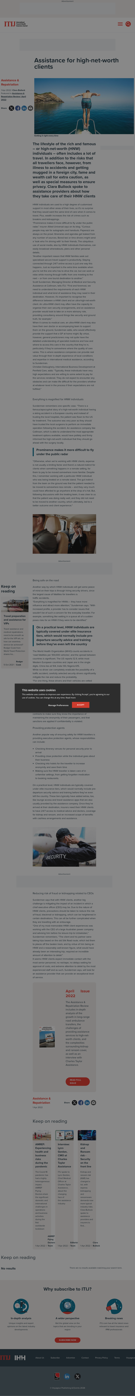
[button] (58, 705)
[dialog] (67, 698)
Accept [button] (80, 705)
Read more (71, 697)
